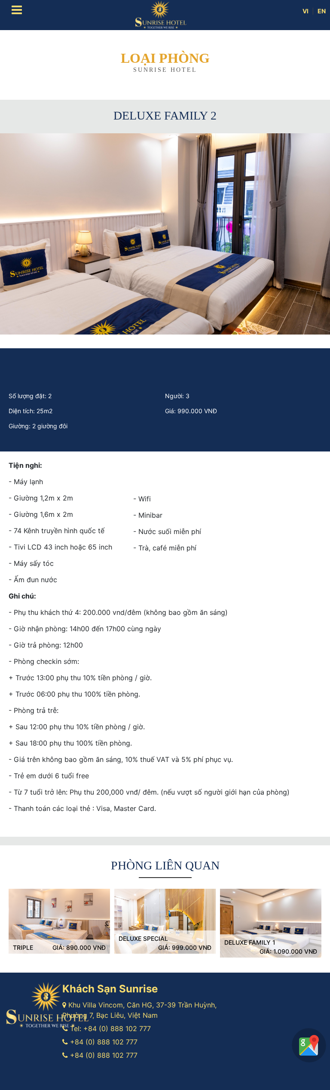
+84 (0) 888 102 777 (117, 1028)
